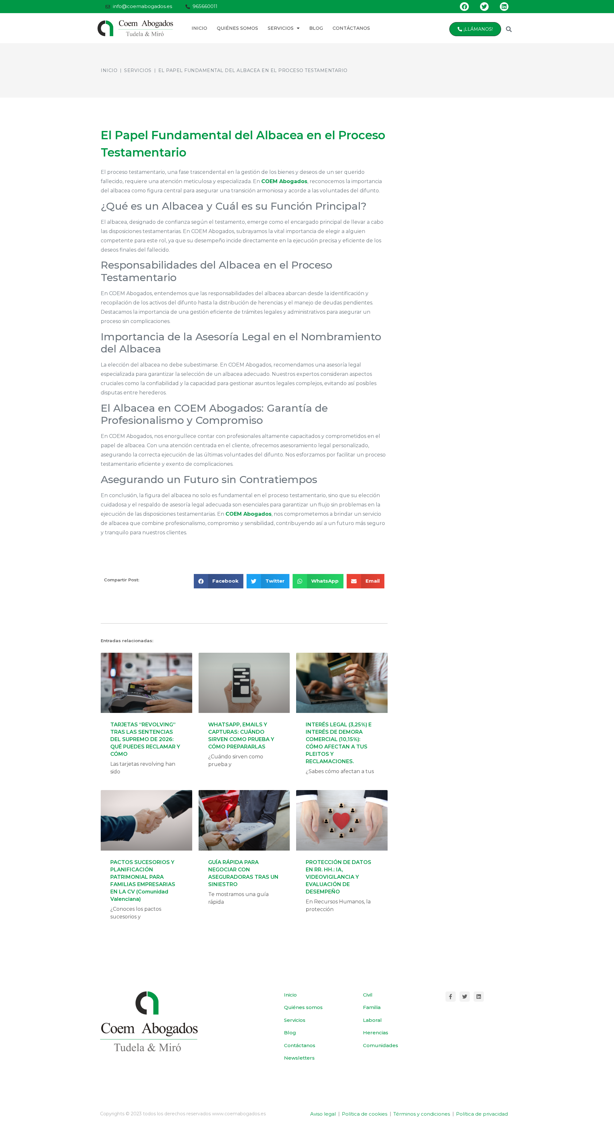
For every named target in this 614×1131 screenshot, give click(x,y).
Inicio (199, 28)
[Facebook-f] (450, 996)
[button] (509, 29)
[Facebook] (464, 6)
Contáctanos (351, 28)
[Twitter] (484, 6)
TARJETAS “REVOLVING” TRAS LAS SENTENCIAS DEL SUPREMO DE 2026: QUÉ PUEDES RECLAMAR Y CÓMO (145, 739)
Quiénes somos (237, 28)
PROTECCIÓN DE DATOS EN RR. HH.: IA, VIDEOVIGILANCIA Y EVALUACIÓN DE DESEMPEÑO (338, 877)
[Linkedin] (504, 6)
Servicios (281, 28)
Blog (316, 28)
